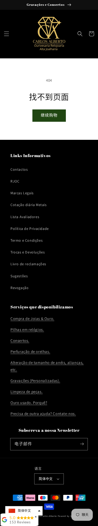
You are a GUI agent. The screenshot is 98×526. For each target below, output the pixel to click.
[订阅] (82, 444)
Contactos (19, 169)
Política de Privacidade (29, 228)
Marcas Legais (22, 193)
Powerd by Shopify (68, 515)
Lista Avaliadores (24, 216)
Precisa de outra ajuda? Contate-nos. (43, 413)
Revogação (19, 287)
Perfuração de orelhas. (30, 351)
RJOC (14, 181)
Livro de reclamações (28, 264)
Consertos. (19, 340)
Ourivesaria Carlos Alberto (42, 515)
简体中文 (46, 479)
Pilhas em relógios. (27, 329)
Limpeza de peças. (26, 391)
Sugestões (19, 276)
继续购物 (49, 115)
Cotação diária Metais (28, 204)
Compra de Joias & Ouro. (32, 318)
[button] (6, 34)
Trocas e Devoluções (27, 252)
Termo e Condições (26, 240)
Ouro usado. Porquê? (28, 402)
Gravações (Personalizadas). (35, 380)
